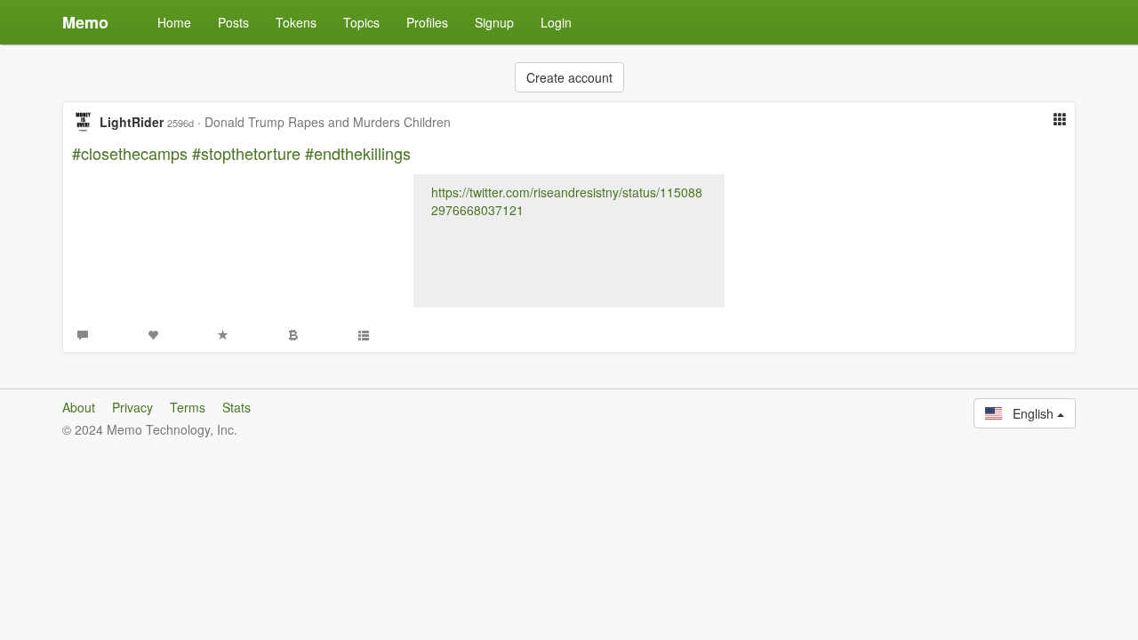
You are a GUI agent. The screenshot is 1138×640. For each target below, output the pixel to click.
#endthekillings (358, 152)
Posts (233, 22)
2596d (180, 123)
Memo (85, 22)
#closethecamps (130, 152)
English (1029, 413)
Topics (361, 22)
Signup (494, 22)
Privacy (132, 407)
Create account (569, 77)
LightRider (132, 122)
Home (174, 22)
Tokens (296, 22)
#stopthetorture (246, 152)
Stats (236, 407)
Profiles (427, 22)
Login (556, 22)
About (78, 407)
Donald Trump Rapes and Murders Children (327, 122)
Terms (187, 407)
